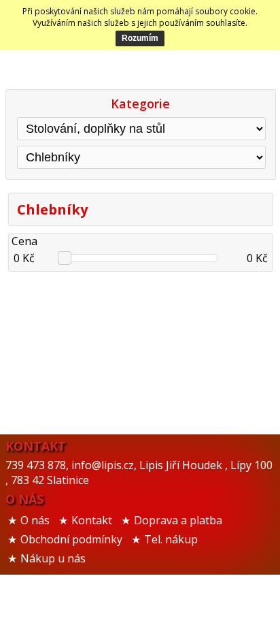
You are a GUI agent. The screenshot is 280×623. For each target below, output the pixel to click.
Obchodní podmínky (71, 539)
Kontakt (91, 520)
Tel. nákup (171, 539)
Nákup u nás (53, 558)
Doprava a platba (178, 520)
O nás (35, 520)
